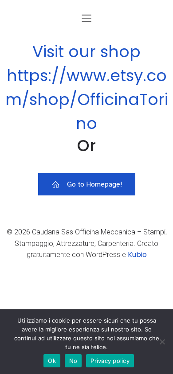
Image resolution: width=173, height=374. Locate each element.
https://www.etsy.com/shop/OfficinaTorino (86, 99)
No (73, 360)
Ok (52, 360)
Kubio (137, 254)
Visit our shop (86, 51)
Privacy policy (110, 360)
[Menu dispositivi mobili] (86, 18)
